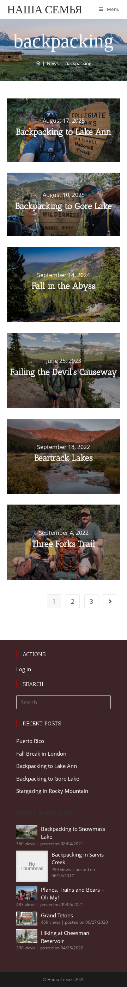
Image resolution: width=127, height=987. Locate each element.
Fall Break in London (41, 753)
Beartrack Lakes (63, 458)
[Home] (38, 63)
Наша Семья (44, 9)
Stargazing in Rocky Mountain (52, 790)
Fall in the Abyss (63, 286)
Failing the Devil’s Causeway (63, 372)
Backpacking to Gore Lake (63, 206)
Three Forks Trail (63, 544)
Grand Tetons (57, 915)
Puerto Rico (30, 740)
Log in (23, 669)
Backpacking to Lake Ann (63, 132)
